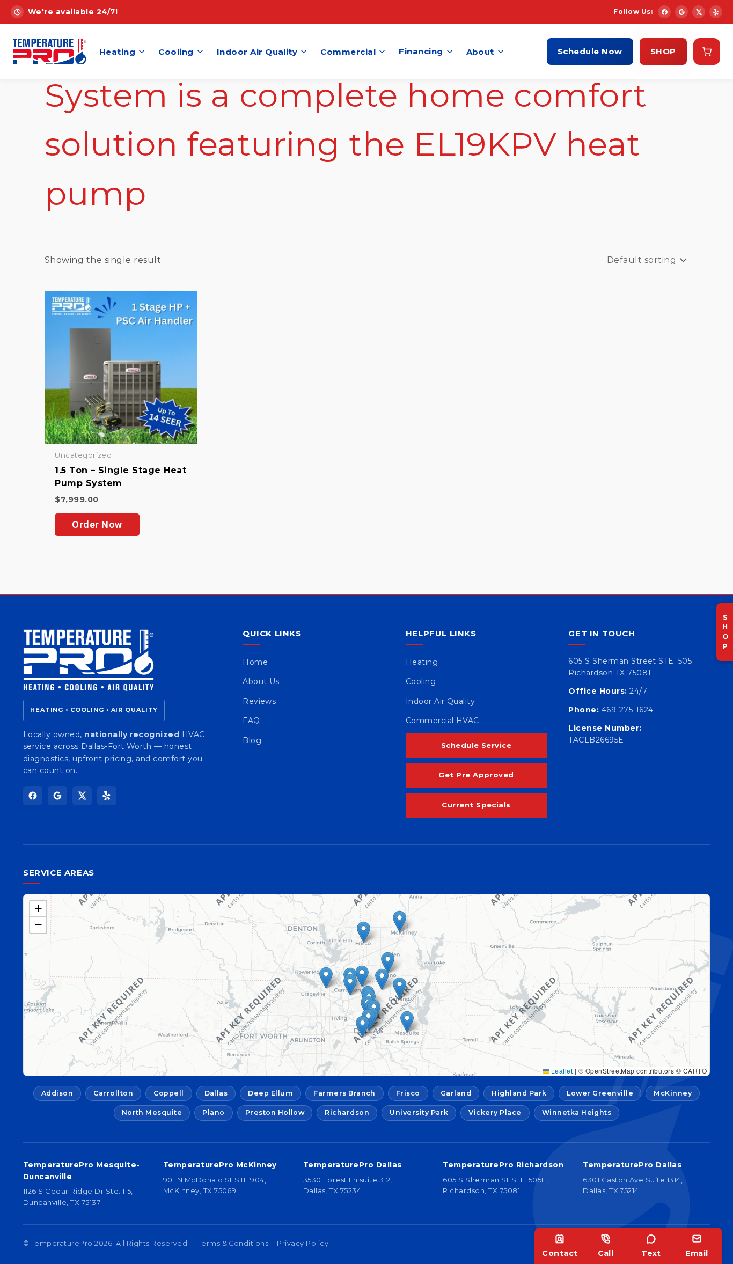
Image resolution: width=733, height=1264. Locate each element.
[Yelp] (715, 11)
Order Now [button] (97, 524)
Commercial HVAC (442, 720)
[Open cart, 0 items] (706, 51)
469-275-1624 (628, 710)
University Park (419, 1112)
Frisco (408, 1093)
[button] (362, 976)
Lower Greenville (600, 1093)
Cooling (175, 52)
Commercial (348, 52)
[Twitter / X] (698, 11)
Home (255, 662)
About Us (261, 681)
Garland (456, 1093)
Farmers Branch (344, 1093)
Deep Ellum (270, 1093)
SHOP (663, 51)
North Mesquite (152, 1112)
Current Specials (476, 804)
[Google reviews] (681, 11)
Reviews (259, 701)
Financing (421, 51)
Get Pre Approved (476, 774)
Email (696, 1253)
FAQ (251, 720)
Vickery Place (494, 1112)
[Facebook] (664, 11)
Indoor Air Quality (257, 52)
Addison (57, 1093)
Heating (117, 52)
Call (606, 1253)
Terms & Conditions (233, 1243)
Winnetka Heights (577, 1112)
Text (651, 1253)
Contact (559, 1253)
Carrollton (113, 1093)
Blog (252, 740)
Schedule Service (476, 745)
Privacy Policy (302, 1243)
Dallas (216, 1093)
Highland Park (519, 1093)
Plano (213, 1112)
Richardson (347, 1112)
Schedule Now (590, 51)
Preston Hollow (275, 1112)
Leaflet (561, 1070)
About (480, 52)
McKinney (673, 1093)
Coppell (168, 1093)
